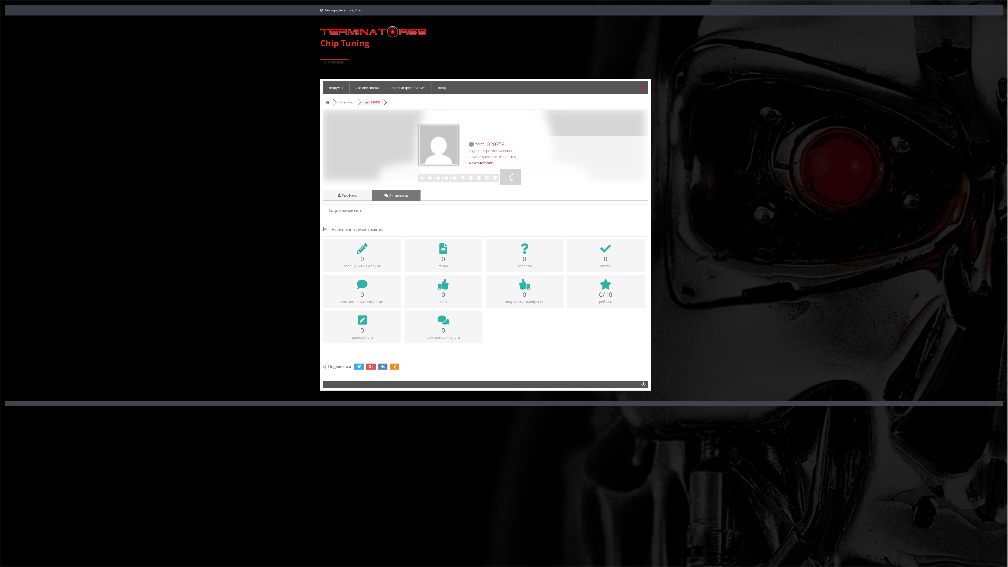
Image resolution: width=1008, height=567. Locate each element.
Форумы (336, 87)
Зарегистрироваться (408, 87)
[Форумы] (328, 102)
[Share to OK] (394, 367)
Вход (442, 87)
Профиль (349, 195)
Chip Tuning (344, 43)
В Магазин (334, 62)
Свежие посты (367, 87)
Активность (398, 195)
